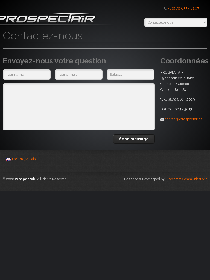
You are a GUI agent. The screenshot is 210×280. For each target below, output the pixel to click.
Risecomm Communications (186, 179)
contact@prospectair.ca (184, 119)
